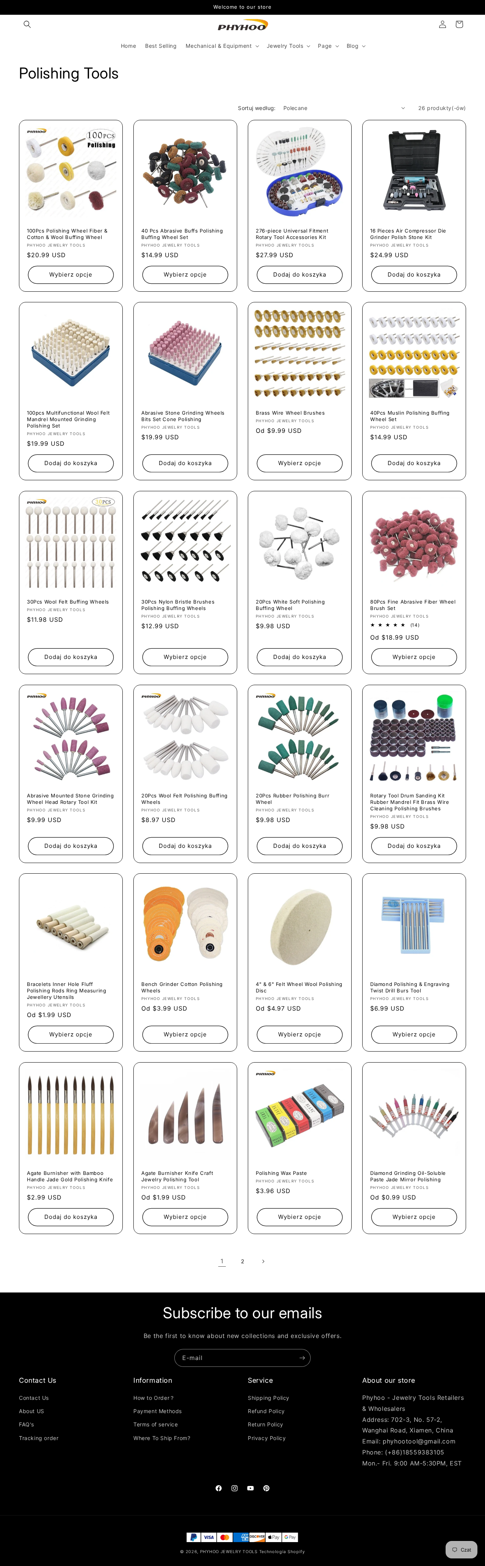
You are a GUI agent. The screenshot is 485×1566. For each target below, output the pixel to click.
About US (31, 1411)
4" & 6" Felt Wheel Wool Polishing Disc (299, 987)
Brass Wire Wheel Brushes (290, 413)
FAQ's (26, 1424)
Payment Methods (157, 1411)
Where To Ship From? (161, 1438)
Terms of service (155, 1424)
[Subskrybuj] (302, 1358)
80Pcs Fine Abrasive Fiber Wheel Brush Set (413, 605)
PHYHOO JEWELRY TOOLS (229, 1551)
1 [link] (222, 1261)
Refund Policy (266, 1411)
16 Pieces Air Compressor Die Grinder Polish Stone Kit (408, 234)
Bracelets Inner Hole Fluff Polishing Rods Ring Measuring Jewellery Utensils (66, 990)
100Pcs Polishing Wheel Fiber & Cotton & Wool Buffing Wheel (67, 234)
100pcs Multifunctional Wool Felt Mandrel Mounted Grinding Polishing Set (68, 419)
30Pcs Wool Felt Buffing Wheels (68, 602)
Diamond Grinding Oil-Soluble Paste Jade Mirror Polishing (408, 1176)
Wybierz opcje (70, 274)
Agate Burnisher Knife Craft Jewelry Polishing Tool (177, 1176)
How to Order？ (154, 1398)
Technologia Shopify (282, 1551)
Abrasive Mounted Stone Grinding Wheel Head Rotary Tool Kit (70, 798)
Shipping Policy (268, 1398)
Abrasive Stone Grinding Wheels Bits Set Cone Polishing (183, 416)
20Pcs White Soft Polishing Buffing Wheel (290, 605)
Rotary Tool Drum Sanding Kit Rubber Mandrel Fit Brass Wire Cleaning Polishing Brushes (409, 801)
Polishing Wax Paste (281, 1173)
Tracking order (38, 1438)
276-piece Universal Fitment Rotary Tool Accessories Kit (292, 234)
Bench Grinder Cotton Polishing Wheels (182, 987)
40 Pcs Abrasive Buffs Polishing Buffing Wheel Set (182, 234)
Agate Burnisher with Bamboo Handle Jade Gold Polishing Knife (70, 1176)
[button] (27, 24)
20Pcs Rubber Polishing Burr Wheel (292, 798)
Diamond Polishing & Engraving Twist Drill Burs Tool (409, 987)
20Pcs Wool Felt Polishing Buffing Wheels (184, 798)
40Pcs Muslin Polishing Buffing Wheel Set (410, 416)
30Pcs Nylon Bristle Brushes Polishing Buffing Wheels (177, 605)
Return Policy (265, 1424)
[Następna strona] (263, 1261)
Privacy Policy (267, 1438)
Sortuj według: (257, 108)
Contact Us (34, 1398)
